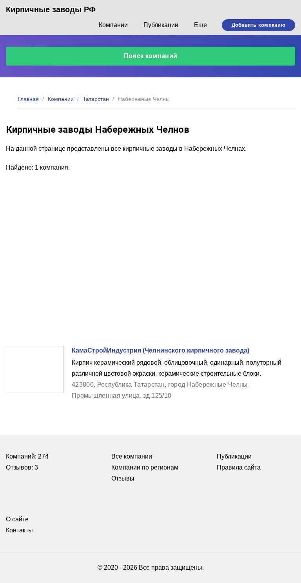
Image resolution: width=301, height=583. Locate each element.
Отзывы (122, 478)
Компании (113, 25)
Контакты (19, 530)
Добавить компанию (258, 25)
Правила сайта (239, 467)
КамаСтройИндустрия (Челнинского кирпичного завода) (160, 350)
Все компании (131, 456)
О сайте (17, 519)
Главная (28, 99)
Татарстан (96, 99)
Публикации (160, 25)
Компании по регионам (144, 467)
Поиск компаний (150, 56)
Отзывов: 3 (22, 467)
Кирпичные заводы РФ (51, 9)
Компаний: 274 (27, 456)
